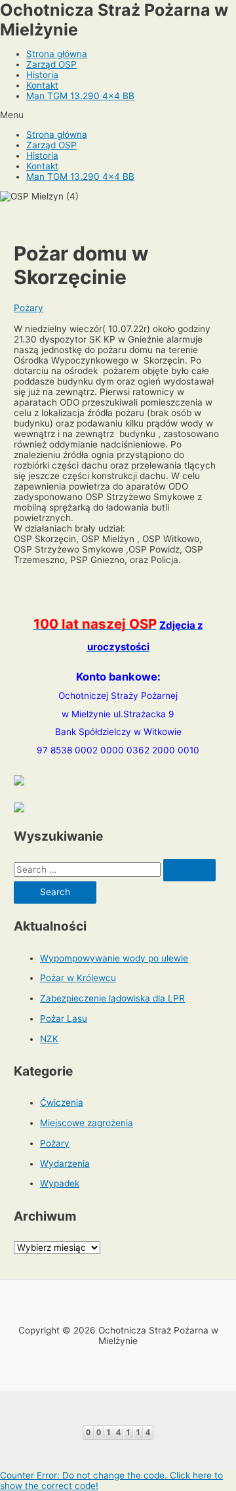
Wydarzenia (65, 1163)
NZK (49, 1039)
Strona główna (56, 54)
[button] (118, 115)
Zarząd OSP (51, 64)
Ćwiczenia (61, 1102)
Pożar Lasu (63, 1018)
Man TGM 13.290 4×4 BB (80, 96)
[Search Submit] (189, 870)
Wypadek (59, 1183)
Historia (42, 75)
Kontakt (42, 85)
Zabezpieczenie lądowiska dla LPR (112, 998)
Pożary (28, 308)
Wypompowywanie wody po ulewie (114, 958)
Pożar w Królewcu (78, 978)
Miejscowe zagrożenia (86, 1123)
